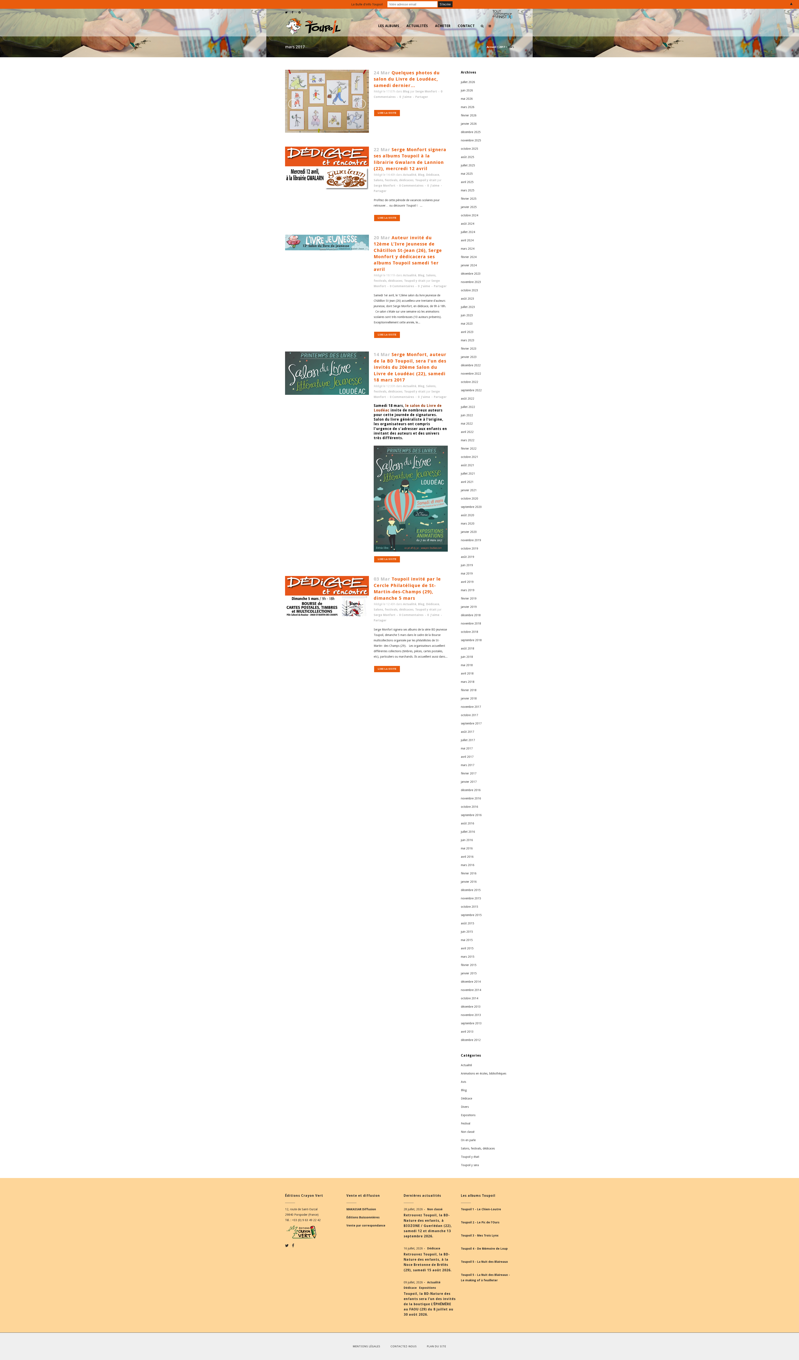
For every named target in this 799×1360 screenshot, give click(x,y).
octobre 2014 (469, 998)
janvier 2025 (469, 207)
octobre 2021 (469, 457)
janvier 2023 (469, 357)
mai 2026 (467, 98)
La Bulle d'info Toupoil (367, 4)
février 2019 (468, 598)
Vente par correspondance (365, 1225)
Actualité (409, 174)
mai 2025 (467, 173)
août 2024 (467, 223)
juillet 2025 (468, 165)
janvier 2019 (469, 606)
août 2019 (467, 556)
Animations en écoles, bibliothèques (483, 1073)
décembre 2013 (471, 1006)
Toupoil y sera (470, 1165)
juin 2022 (467, 415)
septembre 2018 (471, 640)
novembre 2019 (471, 540)
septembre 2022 (471, 390)
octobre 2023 (469, 290)
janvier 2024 (469, 265)
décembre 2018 (471, 615)
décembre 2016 (471, 790)
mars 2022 (467, 440)
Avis (463, 1081)
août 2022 (467, 398)
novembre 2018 (471, 623)
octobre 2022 (469, 382)
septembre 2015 (471, 915)
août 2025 (467, 157)
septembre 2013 (471, 1023)
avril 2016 (467, 856)
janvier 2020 (469, 532)
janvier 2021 (469, 490)
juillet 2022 (468, 407)
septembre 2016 (471, 815)
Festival (465, 1123)
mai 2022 (467, 423)
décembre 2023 (471, 273)
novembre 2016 (471, 798)
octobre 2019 (469, 548)
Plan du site (436, 1346)
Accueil (491, 47)
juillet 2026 (468, 82)
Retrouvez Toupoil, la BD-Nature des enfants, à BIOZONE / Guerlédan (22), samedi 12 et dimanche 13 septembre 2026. (428, 1225)
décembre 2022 (471, 365)
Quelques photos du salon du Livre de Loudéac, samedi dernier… (407, 79)
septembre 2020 (471, 507)
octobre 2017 (469, 715)
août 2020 (467, 515)
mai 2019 (467, 573)
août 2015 (467, 923)
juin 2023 (467, 315)
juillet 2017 (468, 740)
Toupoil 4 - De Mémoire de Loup (484, 1248)
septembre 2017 (471, 723)
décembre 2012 (471, 1040)
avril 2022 (467, 432)
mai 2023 (467, 323)
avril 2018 (467, 673)
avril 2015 (467, 948)
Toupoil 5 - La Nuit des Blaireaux (484, 1261)
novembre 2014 (471, 990)
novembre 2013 (471, 1015)
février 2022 (468, 448)
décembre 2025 (471, 132)
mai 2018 (467, 665)
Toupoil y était (426, 180)
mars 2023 (467, 340)
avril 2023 (467, 332)
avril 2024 (467, 240)
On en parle (468, 1140)
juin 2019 (467, 565)
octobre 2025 (469, 148)
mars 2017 (467, 765)
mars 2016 (467, 865)
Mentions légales (366, 1346)
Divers (465, 1106)
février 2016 (468, 873)
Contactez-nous (404, 1346)
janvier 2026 (469, 123)
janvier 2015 (469, 973)
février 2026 (468, 115)
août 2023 (467, 298)
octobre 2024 (469, 215)
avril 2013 (467, 1031)
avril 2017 (467, 756)
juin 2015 (467, 931)
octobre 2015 (469, 906)
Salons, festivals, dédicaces (393, 180)
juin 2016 (467, 840)
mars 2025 (467, 190)
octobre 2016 (469, 806)
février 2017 (468, 773)
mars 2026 (467, 107)
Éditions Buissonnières (363, 1217)
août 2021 (467, 465)
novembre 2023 (471, 282)
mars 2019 (467, 590)
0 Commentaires (411, 185)
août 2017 (467, 731)
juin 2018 (467, 656)
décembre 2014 (471, 981)
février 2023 (468, 348)
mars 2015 (467, 956)
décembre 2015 (471, 890)
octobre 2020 (469, 498)
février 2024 (468, 257)
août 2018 (467, 648)
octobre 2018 (469, 631)
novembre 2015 (471, 898)
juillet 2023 (468, 307)
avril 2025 (467, 182)
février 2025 (468, 198)
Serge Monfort (426, 91)
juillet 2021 (468, 473)
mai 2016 (467, 848)
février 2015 (468, 965)
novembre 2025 (471, 140)
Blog (406, 91)
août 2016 (467, 823)
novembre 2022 (471, 373)
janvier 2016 (469, 881)
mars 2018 (467, 681)
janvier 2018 (469, 698)
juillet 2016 (468, 831)
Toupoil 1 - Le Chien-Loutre (481, 1209)
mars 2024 (467, 248)
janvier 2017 (469, 781)
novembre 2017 (471, 706)
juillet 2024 (468, 232)
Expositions (468, 1115)
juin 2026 (467, 90)
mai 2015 (467, 940)
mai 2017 (467, 748)
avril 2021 (467, 482)
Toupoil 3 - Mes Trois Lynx (480, 1235)
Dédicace (432, 174)
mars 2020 (467, 523)
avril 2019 (467, 581)
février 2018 (468, 690)
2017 (502, 47)
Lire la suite (387, 113)
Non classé (467, 1131)
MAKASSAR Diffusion (361, 1209)
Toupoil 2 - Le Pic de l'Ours (480, 1222)
